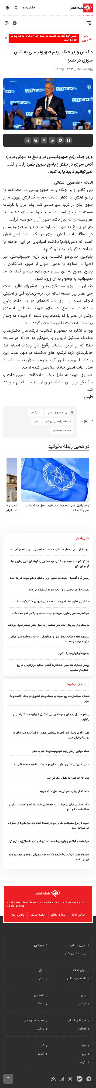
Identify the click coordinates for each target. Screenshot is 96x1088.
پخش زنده (17, 915)
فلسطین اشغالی (67, 182)
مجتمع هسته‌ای (61, 430)
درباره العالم (58, 915)
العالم (87, 182)
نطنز (36, 422)
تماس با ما (78, 915)
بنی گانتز (35, 413)
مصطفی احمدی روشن (58, 422)
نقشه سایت (38, 915)
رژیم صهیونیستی (57, 413)
